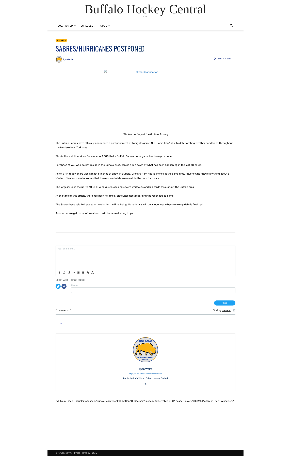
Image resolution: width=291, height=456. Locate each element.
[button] (231, 26)
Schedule (87, 25)
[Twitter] (58, 286)
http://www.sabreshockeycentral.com (145, 374)
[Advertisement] (145, 426)
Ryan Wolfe (68, 59)
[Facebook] (64, 286)
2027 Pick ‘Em (65, 25)
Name (75, 285)
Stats (103, 25)
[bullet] (83, 273)
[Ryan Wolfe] (59, 59)
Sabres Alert (61, 40)
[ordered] (78, 273)
